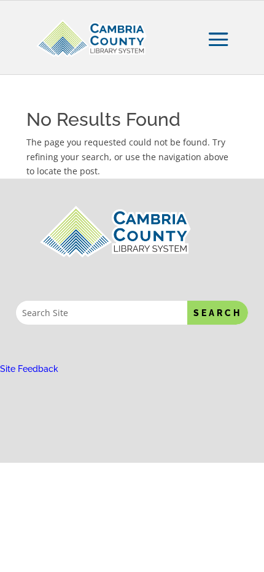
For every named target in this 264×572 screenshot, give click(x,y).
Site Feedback (29, 369)
